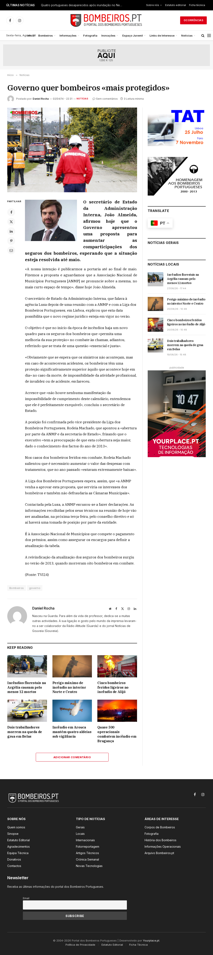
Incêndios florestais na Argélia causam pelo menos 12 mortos (26, 687)
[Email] (11, 250)
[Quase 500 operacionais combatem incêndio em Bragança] (117, 711)
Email (26, 898)
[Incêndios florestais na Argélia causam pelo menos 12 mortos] (27, 666)
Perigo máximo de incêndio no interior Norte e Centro (69, 687)
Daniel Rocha (41, 98)
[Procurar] (203, 35)
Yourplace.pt (151, 940)
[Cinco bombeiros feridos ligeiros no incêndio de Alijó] (117, 666)
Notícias (187, 35)
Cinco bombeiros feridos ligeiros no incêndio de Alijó (112, 687)
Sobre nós (152, 5)
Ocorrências (193, 20)
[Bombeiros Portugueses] (106, 20)
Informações (68, 35)
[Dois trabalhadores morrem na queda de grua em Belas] (27, 711)
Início (30, 35)
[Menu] (209, 35)
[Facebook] (11, 212)
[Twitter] (11, 222)
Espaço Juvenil (132, 35)
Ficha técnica (197, 5)
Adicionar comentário (72, 757)
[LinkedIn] (11, 231)
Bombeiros (45, 35)
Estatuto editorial (175, 5)
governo (35, 588)
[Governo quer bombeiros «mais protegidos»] (72, 150)
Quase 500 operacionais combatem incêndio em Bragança (116, 734)
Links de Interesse (162, 35)
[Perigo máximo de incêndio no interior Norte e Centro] (72, 666)
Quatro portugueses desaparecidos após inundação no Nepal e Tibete (82, 5)
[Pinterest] (11, 241)
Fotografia (90, 35)
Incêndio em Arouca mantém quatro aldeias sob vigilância (72, 731)
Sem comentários (107, 98)
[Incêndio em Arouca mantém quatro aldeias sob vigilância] (72, 711)
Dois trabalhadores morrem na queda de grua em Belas (24, 731)
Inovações (108, 35)
